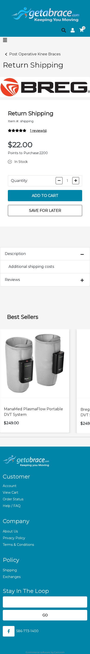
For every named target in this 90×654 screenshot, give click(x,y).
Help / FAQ (12, 506)
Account (9, 486)
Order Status (13, 499)
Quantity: (19, 180)
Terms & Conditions (18, 545)
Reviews (12, 279)
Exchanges (12, 577)
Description (15, 254)
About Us (10, 531)
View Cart (10, 492)
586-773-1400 (27, 631)
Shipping (10, 570)
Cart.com (59, 652)
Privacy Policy (14, 538)
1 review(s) (38, 131)
